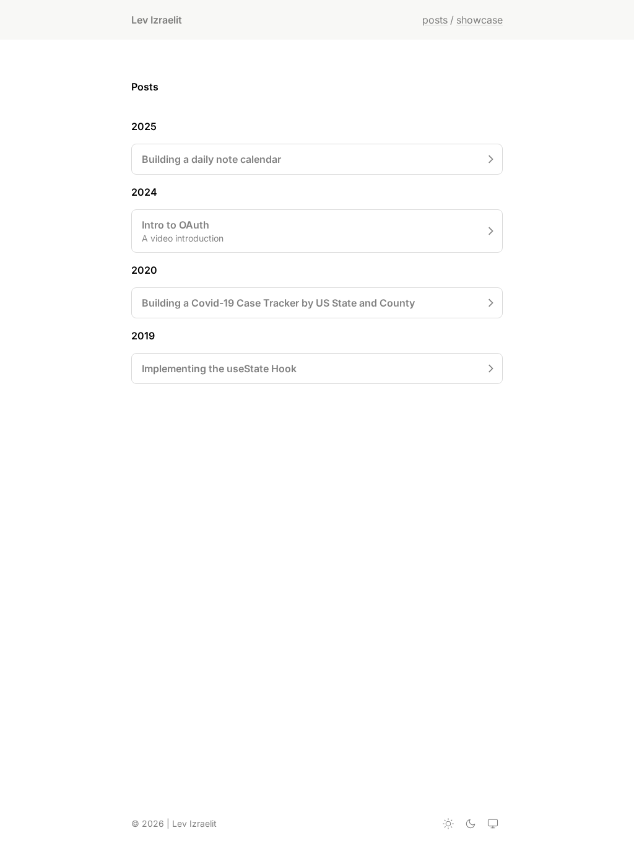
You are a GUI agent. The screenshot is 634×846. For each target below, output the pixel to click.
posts (435, 20)
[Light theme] (448, 824)
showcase (479, 20)
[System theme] (493, 824)
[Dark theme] (470, 824)
